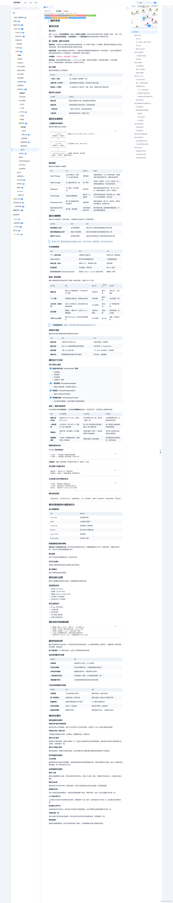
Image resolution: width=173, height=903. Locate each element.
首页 (25, 3)
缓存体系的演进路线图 (140, 134)
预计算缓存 (140, 120)
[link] (47, 11)
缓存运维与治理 (138, 124)
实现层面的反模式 (141, 157)
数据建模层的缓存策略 (142, 110)
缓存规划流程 (139, 100)
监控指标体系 (139, 127)
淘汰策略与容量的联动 (143, 93)
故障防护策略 (139, 73)
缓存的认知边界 (140, 49)
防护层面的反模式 (141, 154)
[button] (158, 2)
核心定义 (138, 39)
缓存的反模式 (138, 147)
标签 (30, 3)
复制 (119, 131)
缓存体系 (135, 32)
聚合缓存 (139, 113)
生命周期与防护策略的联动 (144, 96)
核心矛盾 (138, 45)
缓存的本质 (137, 35)
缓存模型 (138, 59)
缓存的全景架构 (138, 52)
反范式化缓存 (141, 117)
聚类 (36, 3)
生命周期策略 (139, 66)
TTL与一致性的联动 (142, 90)
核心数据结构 (139, 107)
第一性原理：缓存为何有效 (143, 42)
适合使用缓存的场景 (141, 141)
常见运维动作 (139, 130)
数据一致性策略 (140, 69)
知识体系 (17, 3)
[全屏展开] (156, 26)
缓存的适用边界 (138, 137)
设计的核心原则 (140, 79)
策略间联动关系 (140, 86)
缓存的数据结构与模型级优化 (142, 103)
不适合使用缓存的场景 (142, 144)
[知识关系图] (149, 26)
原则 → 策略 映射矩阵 (142, 83)
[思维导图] (152, 26)
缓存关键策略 (138, 62)
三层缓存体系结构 (141, 56)
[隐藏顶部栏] (170, 6)
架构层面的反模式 (141, 151)
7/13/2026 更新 (60, 13)
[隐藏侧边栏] (42, 36)
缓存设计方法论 (138, 76)
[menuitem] (25, 12)
